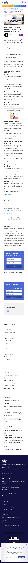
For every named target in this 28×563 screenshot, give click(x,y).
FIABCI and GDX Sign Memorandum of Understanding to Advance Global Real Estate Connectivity (13, 402)
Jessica (16, 34)
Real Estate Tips (8, 356)
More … (3, 528)
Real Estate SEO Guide (9, 385)
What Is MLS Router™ (8, 380)
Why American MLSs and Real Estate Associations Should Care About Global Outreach (12, 420)
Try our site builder (20, 5)
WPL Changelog (5, 504)
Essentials (8, 359)
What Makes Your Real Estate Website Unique (11, 522)
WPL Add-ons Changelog (7, 509)
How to (7, 361)
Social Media (9, 351)
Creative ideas (9, 340)
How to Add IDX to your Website (11, 375)
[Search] (24, 2)
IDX (7, 335)
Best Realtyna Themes (9, 388)
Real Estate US (9, 329)
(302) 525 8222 (6, 467)
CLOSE (26, 545)
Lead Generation (9, 346)
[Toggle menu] (25, 2)
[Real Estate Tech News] (11, 473)
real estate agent (17, 449)
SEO (7, 348)
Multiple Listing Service (9, 9)
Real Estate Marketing (9, 338)
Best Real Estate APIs (8, 377)
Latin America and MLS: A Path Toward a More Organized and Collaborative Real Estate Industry (14, 408)
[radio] (8, 219)
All (4, 321)
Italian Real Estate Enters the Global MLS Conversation (13, 481)
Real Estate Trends (8, 354)
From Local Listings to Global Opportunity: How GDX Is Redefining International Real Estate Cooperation (13, 414)
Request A (8, 6)
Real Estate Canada (19, 9)
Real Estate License (8, 451)
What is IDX (6, 372)
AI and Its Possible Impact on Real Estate (10, 525)
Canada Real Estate (7, 449)
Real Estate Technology (9, 332)
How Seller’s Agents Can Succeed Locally (12, 428)
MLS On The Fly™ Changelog (8, 507)
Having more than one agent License (12, 383)
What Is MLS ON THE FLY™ (10, 370)
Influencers (8, 343)
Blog (17, 8)
